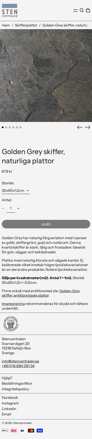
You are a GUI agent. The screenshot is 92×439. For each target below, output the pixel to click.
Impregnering (13, 303)
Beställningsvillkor (17, 383)
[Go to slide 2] (6, 127)
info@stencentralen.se (20, 361)
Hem (6, 25)
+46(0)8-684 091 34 (18, 366)
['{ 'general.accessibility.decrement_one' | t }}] (3, 208)
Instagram (10, 403)
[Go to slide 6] (20, 127)
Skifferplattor (26, 25)
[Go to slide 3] (10, 127)
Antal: (7, 200)
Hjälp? (7, 378)
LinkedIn (9, 408)
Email (6, 414)
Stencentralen (22, 423)
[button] (81, 10)
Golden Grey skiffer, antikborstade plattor (41, 293)
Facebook (10, 397)
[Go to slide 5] (17, 127)
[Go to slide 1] (3, 127)
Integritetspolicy (15, 389)
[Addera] (18, 208)
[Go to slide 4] (13, 127)
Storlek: (8, 183)
